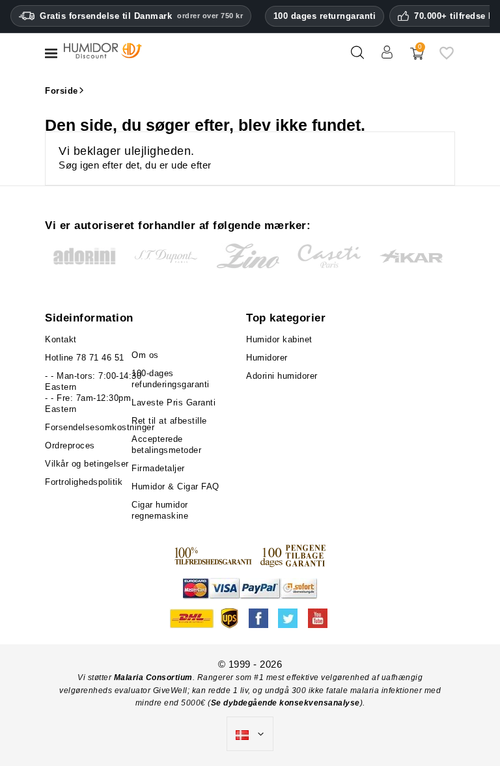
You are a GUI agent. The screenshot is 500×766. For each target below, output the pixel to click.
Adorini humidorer (282, 376)
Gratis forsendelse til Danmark (141, 16)
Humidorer (267, 357)
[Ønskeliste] (446, 57)
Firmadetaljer (158, 468)
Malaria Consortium (153, 677)
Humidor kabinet (279, 339)
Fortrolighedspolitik (83, 482)
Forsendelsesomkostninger (99, 427)
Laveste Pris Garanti (173, 402)
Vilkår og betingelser (87, 464)
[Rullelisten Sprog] (250, 734)
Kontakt (61, 339)
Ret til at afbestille (169, 421)
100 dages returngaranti (324, 16)
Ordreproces (70, 445)
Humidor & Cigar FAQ (175, 486)
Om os (145, 355)
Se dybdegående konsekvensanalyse (285, 702)
